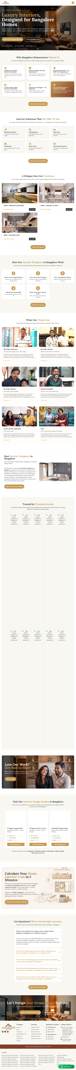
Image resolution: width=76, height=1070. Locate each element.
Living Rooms (33, 132)
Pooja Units (32, 146)
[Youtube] (8, 1032)
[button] (73, 3)
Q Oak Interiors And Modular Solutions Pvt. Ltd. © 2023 (38, 1046)
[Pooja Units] (30, 144)
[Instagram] (5, 1032)
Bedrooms (56, 132)
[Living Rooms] (30, 129)
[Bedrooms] (54, 129)
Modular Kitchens (10, 132)
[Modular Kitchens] (5, 129)
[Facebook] (3, 1032)
